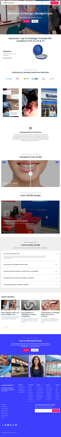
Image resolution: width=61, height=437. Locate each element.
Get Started (54, 2)
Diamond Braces (7, 432)
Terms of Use (48, 386)
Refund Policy (48, 392)
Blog (56, 390)
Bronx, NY (30, 390)
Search (57, 386)
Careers (57, 392)
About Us (57, 397)
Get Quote (34, 350)
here (11, 258)
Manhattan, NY (31, 395)
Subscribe (55, 410)
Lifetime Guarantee (4, 410)
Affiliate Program (4, 406)
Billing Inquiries (39, 397)
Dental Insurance (40, 394)
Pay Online (39, 399)
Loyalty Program (4, 412)
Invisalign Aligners (22, 390)
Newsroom (58, 395)
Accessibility (48, 397)
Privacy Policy (48, 390)
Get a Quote (39, 386)
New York (30, 388)
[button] (3, 3)
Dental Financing (40, 395)
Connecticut (30, 401)
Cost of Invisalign (40, 392)
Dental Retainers (22, 392)
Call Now (35, 21)
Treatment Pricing (40, 388)
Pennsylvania (30, 399)
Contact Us (58, 399)
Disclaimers (48, 399)
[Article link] (10, 312)
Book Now (26, 21)
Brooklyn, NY (30, 392)
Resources (57, 394)
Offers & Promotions (4, 415)
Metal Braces (21, 386)
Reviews (2, 417)
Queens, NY (30, 394)
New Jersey (30, 397)
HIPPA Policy (48, 395)
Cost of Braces (39, 390)
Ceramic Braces (21, 388)
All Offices (30, 386)
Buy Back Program (4, 408)
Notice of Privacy (49, 388)
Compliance (48, 394)
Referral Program (4, 413)
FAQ (56, 388)
